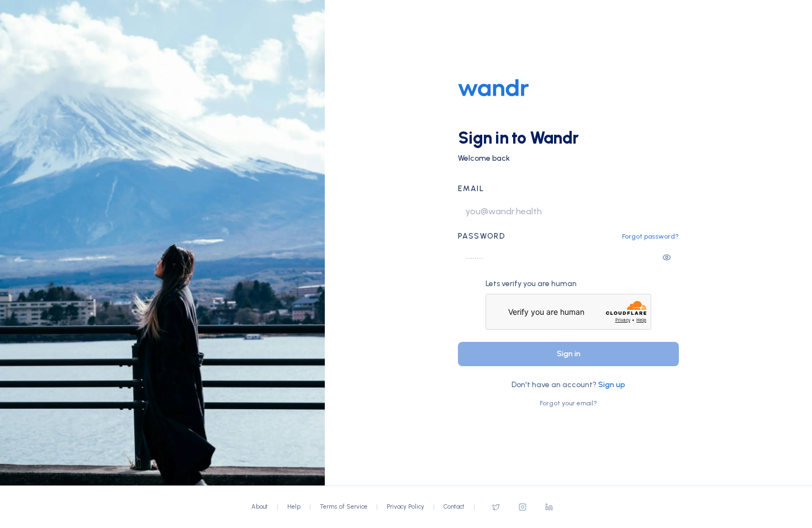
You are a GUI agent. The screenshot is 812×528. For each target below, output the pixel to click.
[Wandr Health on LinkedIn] (549, 507)
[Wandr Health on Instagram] (522, 507)
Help (293, 506)
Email (471, 188)
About (259, 506)
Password (481, 236)
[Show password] (667, 257)
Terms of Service (343, 506)
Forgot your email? (568, 403)
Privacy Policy (405, 506)
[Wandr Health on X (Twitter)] (496, 507)
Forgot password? (650, 236)
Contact (454, 506)
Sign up (611, 384)
